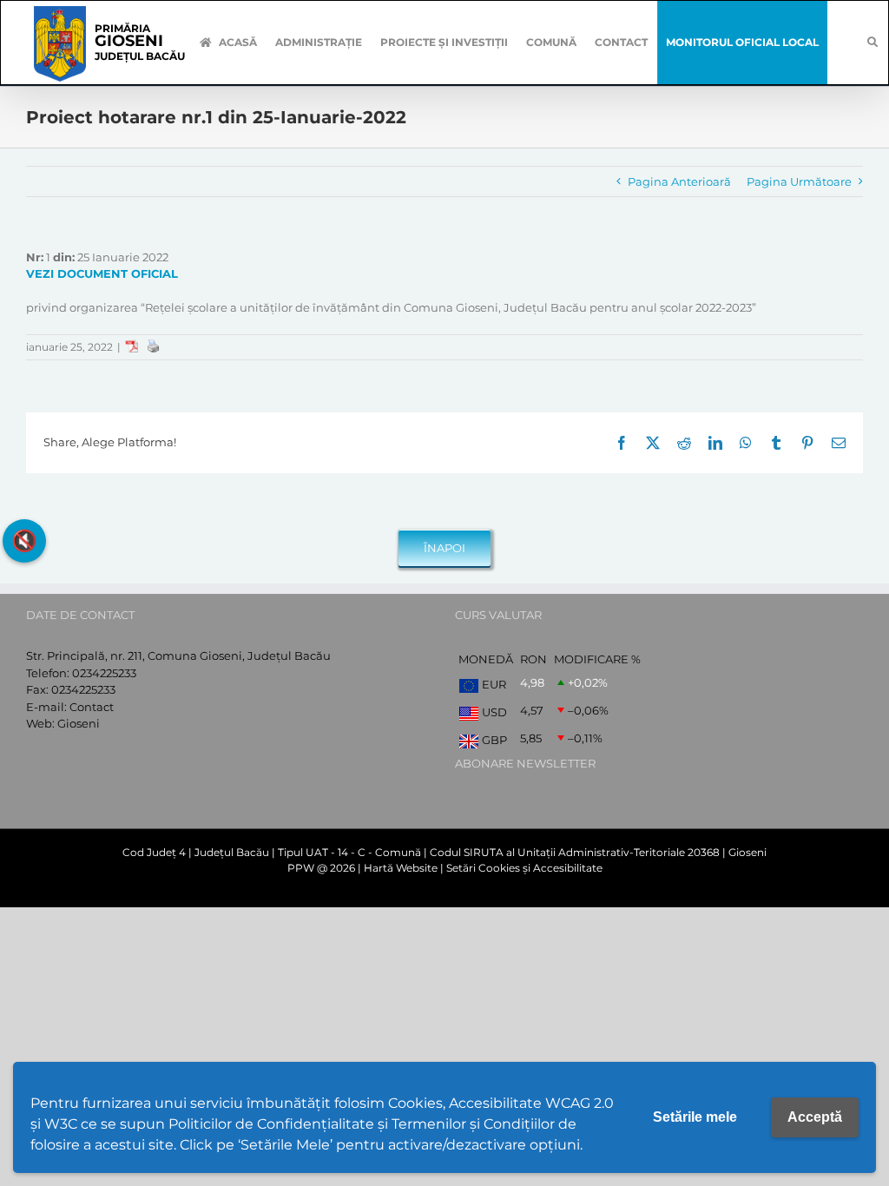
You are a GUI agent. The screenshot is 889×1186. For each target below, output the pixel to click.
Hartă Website (401, 867)
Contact (91, 707)
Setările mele (695, 1117)
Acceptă (814, 1117)
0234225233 (104, 673)
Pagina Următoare (799, 181)
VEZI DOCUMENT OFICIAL (102, 273)
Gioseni (78, 723)
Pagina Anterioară (679, 181)
